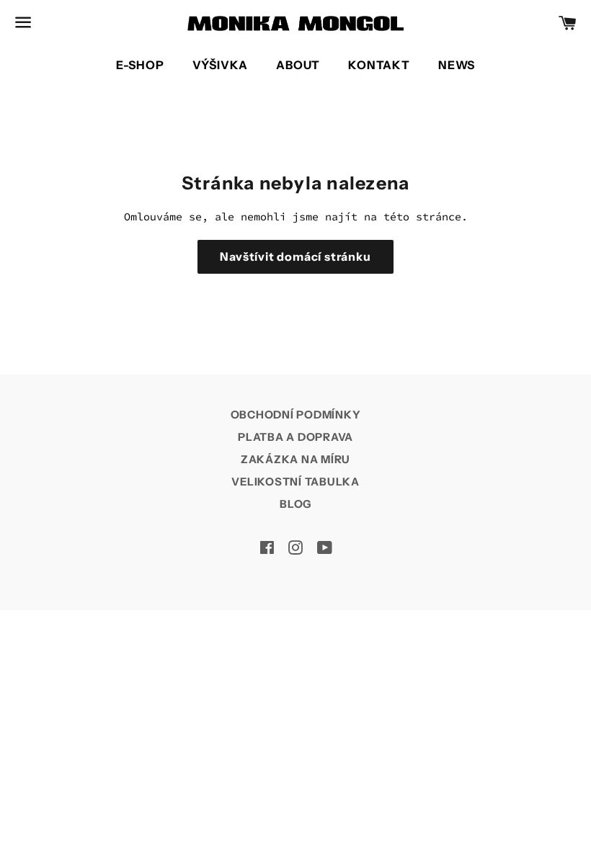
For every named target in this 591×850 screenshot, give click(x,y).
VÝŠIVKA (220, 65)
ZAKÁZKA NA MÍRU (295, 459)
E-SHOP (140, 65)
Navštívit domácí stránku (295, 256)
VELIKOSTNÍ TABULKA (295, 481)
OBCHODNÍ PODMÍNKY (296, 414)
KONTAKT (379, 65)
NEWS (456, 65)
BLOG (295, 504)
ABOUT (298, 65)
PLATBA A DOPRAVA (295, 437)
